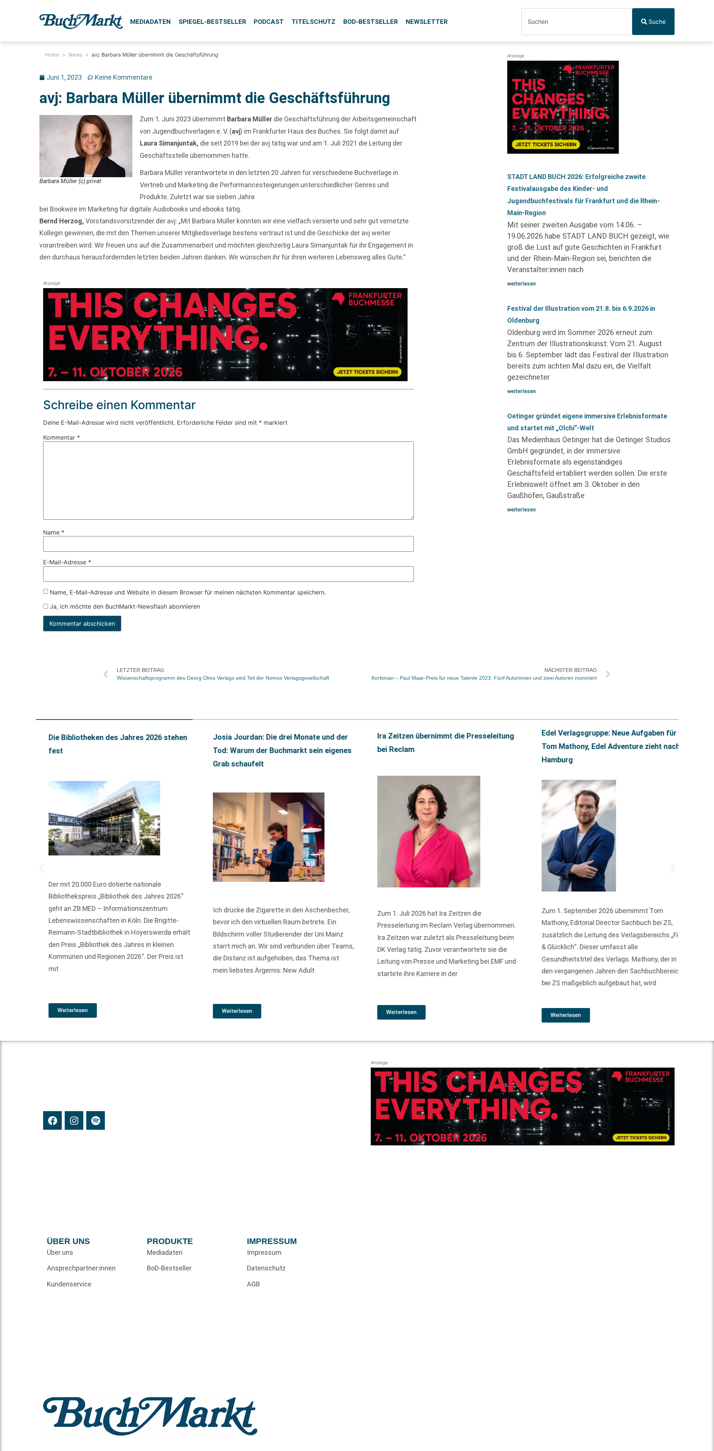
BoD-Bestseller (370, 21)
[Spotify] (95, 1120)
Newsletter (427, 21)
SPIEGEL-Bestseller (212, 21)
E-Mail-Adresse (67, 562)
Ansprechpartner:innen (81, 1268)
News (75, 54)
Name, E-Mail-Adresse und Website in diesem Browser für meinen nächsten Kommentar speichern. (188, 592)
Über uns (60, 1252)
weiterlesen (521, 284)
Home (52, 54)
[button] (41, 868)
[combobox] (576, 21)
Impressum (264, 1252)
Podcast (269, 21)
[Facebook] (52, 1120)
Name (53, 532)
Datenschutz (266, 1268)
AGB (253, 1284)
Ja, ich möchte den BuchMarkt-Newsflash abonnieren (124, 606)
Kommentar (61, 438)
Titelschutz (313, 21)
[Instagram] (74, 1120)
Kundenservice (69, 1284)
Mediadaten (150, 21)
